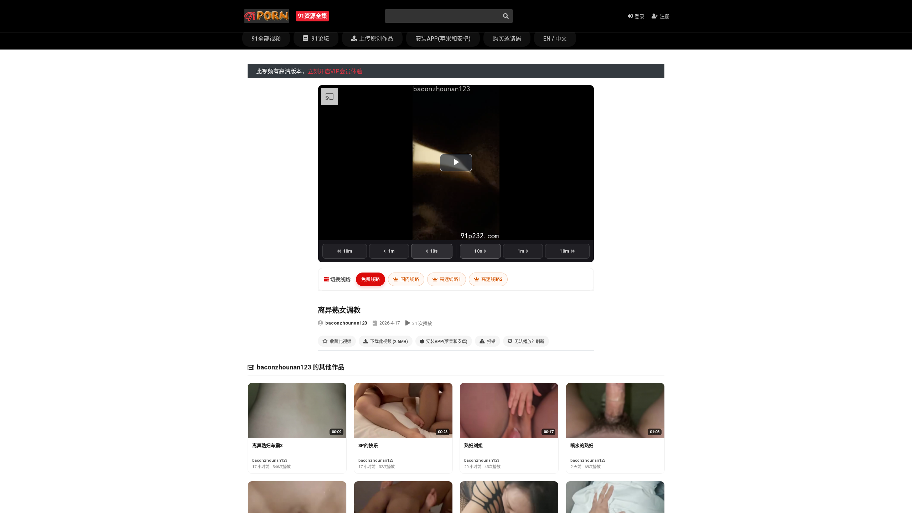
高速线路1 (450, 279)
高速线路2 (491, 279)
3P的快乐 (368, 445)
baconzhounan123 (346, 323)
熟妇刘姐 (473, 445)
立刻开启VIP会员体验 (334, 71)
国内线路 (409, 279)
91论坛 (319, 38)
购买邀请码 (507, 38)
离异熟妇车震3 (267, 445)
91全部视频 (266, 38)
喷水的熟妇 (582, 445)
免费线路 (370, 279)
